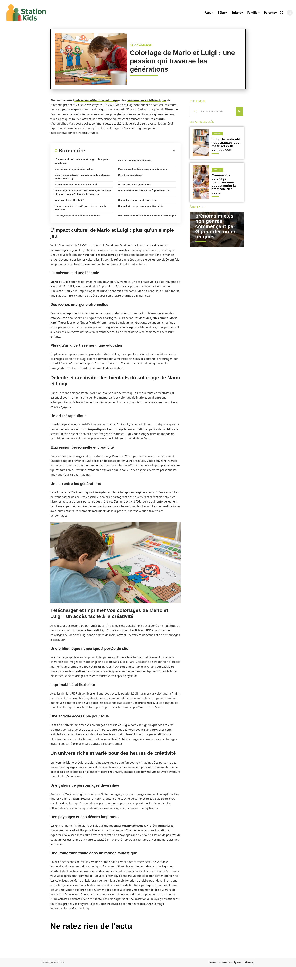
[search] (281, 13)
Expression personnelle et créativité (76, 184)
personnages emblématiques (146, 100)
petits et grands (73, 109)
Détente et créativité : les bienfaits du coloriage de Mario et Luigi (82, 176)
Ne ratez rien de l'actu (91, 926)
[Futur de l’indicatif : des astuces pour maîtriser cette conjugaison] (201, 142)
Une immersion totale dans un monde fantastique (147, 215)
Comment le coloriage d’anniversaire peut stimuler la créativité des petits (224, 183)
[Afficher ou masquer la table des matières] (130, 150)
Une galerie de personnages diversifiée (141, 206)
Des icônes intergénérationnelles (74, 169)
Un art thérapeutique (130, 174)
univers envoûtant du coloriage (96, 100)
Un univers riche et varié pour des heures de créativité (81, 208)
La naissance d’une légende (134, 160)
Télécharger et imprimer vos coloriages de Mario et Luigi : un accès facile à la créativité (83, 192)
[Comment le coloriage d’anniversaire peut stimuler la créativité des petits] (201, 182)
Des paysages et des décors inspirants (77, 215)
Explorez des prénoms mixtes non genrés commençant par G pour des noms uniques (215, 223)
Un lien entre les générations (135, 184)
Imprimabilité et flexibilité (69, 200)
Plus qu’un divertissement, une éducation (142, 169)
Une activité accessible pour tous (137, 200)
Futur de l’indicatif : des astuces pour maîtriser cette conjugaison (226, 144)
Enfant (217, 134)
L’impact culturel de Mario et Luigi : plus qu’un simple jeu (82, 161)
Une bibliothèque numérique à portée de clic (144, 190)
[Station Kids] (26, 12)
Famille (217, 170)
